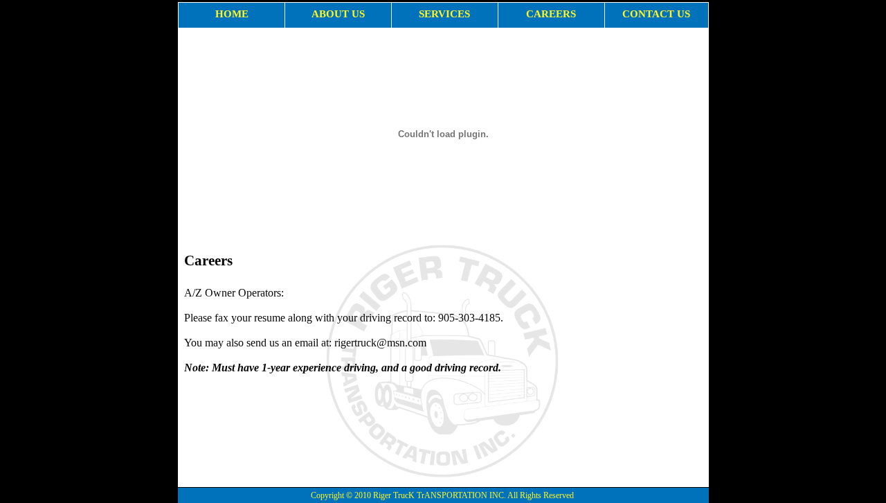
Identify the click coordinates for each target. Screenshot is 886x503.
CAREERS (551, 13)
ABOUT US (338, 13)
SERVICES (444, 13)
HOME (231, 13)
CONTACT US (656, 13)
